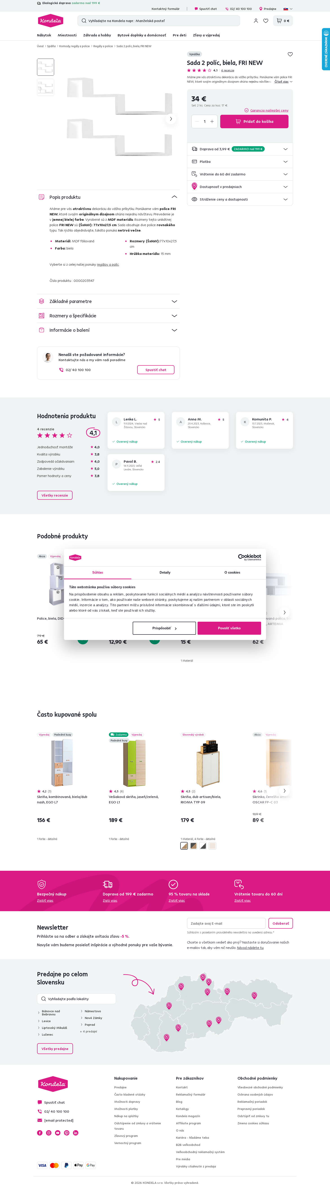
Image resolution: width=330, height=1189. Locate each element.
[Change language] (288, 9)
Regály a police (103, 46)
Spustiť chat (208, 9)
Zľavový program (126, 1136)
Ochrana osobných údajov (255, 1094)
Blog (179, 1102)
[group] (119, 119)
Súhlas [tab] (97, 572)
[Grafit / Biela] (203, 845)
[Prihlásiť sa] (256, 20)
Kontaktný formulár (166, 9)
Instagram (48, 1133)
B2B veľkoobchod (188, 1145)
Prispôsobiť (161, 628)
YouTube (57, 1133)
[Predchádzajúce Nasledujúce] (62, 585)
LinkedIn (75, 1133)
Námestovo (93, 1011)
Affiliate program (188, 1123)
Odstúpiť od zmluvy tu (253, 1116)
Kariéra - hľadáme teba (192, 1138)
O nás (180, 1130)
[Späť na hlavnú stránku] (50, 20)
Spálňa (51, 46)
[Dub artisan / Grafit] (193, 845)
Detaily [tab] (165, 572)
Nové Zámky (93, 1017)
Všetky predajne (55, 1048)
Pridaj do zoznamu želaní (290, 54)
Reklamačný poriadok (252, 1102)
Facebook (39, 1133)
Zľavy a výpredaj (206, 35)
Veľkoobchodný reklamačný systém (200, 1152)
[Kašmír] (212, 845)
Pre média (183, 1159)
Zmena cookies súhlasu (253, 1123)
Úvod (40, 46)
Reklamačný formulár (190, 1094)
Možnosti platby (126, 1109)
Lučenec (47, 1034)
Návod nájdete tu (250, 947)
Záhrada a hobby (97, 35)
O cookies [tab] (232, 572)
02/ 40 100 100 (241, 9)
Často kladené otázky (129, 1094)
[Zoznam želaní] (265, 20)
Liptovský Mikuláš (54, 1027)
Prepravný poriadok (251, 1109)
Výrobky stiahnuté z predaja (196, 1166)
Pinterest (66, 1133)
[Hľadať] (82, 20)
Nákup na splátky (126, 1116)
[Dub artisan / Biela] (184, 845)
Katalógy (182, 1109)
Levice (46, 1021)
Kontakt (182, 1087)
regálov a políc (108, 264)
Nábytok (44, 35)
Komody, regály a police (74, 46)
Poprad (90, 1024)
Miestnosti (67, 35)
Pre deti (179, 35)
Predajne (270, 9)
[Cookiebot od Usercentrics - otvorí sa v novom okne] (241, 557)
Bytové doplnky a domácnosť (142, 35)
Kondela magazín (188, 1116)
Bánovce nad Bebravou (51, 1013)
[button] (240, 149)
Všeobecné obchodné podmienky (260, 1087)
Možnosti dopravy (127, 1102)
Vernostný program (127, 1143)
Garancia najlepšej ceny (269, 110)
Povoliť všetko (229, 628)
